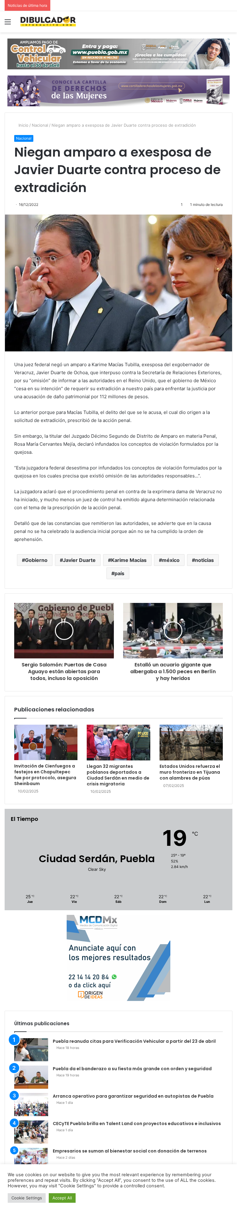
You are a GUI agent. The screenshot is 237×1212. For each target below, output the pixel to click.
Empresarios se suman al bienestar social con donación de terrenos (130, 1151)
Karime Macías (129, 560)
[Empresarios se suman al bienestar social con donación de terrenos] (31, 1159)
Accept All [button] (62, 1197)
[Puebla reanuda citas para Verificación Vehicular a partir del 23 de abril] (31, 1049)
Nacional (40, 125)
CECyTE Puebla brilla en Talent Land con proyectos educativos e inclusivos (137, 1123)
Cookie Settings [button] (26, 1197)
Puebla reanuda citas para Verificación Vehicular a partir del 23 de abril (134, 1041)
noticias (204, 560)
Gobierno (36, 560)
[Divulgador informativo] (48, 21)
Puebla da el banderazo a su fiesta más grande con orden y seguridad (132, 1069)
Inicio (22, 125)
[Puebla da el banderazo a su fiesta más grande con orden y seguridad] (31, 1077)
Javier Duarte (79, 560)
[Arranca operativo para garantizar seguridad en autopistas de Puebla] (31, 1104)
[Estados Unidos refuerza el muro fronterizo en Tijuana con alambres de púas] (191, 742)
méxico (171, 560)
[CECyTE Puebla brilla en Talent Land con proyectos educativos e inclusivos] (31, 1132)
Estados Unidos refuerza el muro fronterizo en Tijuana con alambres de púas (190, 772)
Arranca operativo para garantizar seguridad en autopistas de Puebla (133, 1096)
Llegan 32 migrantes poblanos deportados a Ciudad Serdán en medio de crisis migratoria (118, 775)
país (119, 573)
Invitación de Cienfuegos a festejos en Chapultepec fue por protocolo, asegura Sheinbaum (45, 775)
